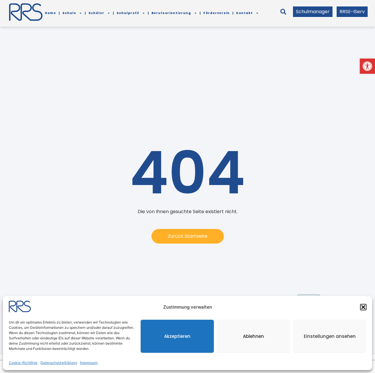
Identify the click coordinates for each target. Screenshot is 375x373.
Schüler (96, 13)
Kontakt (244, 13)
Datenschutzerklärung (58, 362)
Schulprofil (128, 13)
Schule (69, 13)
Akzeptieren (177, 336)
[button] (367, 66)
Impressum (89, 362)
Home (50, 13)
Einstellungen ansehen (330, 336)
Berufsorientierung (171, 13)
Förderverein (216, 13)
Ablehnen (253, 336)
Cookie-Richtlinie (23, 362)
